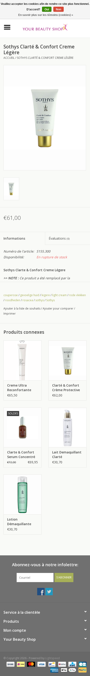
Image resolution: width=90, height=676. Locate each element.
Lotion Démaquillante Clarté (19, 521)
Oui (47, 9)
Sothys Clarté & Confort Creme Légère (45, 58)
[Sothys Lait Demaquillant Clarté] (67, 427)
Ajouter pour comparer (58, 308)
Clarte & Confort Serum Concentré (21, 454)
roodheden (12, 300)
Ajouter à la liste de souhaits (21, 308)
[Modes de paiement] (10, 664)
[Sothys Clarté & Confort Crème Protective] (67, 360)
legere (46, 295)
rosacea (27, 300)
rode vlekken (77, 295)
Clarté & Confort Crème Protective (66, 387)
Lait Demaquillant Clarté (66, 454)
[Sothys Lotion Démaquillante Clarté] (22, 494)
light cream (59, 295)
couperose (10, 295)
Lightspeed (52, 658)
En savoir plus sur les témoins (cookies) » (45, 15)
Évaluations (59, 238)
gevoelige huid (29, 295)
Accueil (9, 58)
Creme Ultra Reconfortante (19, 387)
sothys (39, 300)
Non (58, 9)
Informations (14, 238)
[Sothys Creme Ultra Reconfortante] (22, 360)
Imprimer (9, 314)
